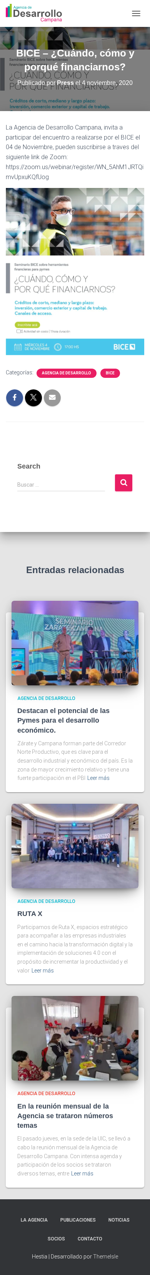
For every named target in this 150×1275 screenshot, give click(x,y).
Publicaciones (78, 1220)
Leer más (98, 778)
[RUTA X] (75, 846)
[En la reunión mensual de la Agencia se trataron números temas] (75, 1038)
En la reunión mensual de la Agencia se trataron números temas (65, 1115)
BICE (110, 373)
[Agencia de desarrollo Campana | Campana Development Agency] (37, 13)
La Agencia (34, 1220)
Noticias (119, 1220)
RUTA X (29, 914)
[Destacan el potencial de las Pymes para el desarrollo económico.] (75, 642)
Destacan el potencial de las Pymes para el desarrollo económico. (63, 720)
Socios (56, 1239)
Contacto (90, 1239)
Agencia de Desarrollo (66, 373)
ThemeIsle (105, 1256)
